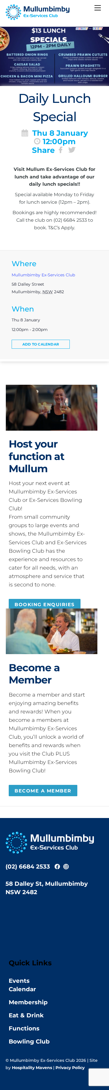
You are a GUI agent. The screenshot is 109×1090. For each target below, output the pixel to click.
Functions (24, 1028)
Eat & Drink (26, 1015)
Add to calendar (40, 344)
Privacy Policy (70, 1067)
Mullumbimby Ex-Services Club (43, 275)
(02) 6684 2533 (28, 866)
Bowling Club (29, 1041)
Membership (28, 1002)
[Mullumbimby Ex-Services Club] (37, 17)
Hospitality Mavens (32, 1067)
